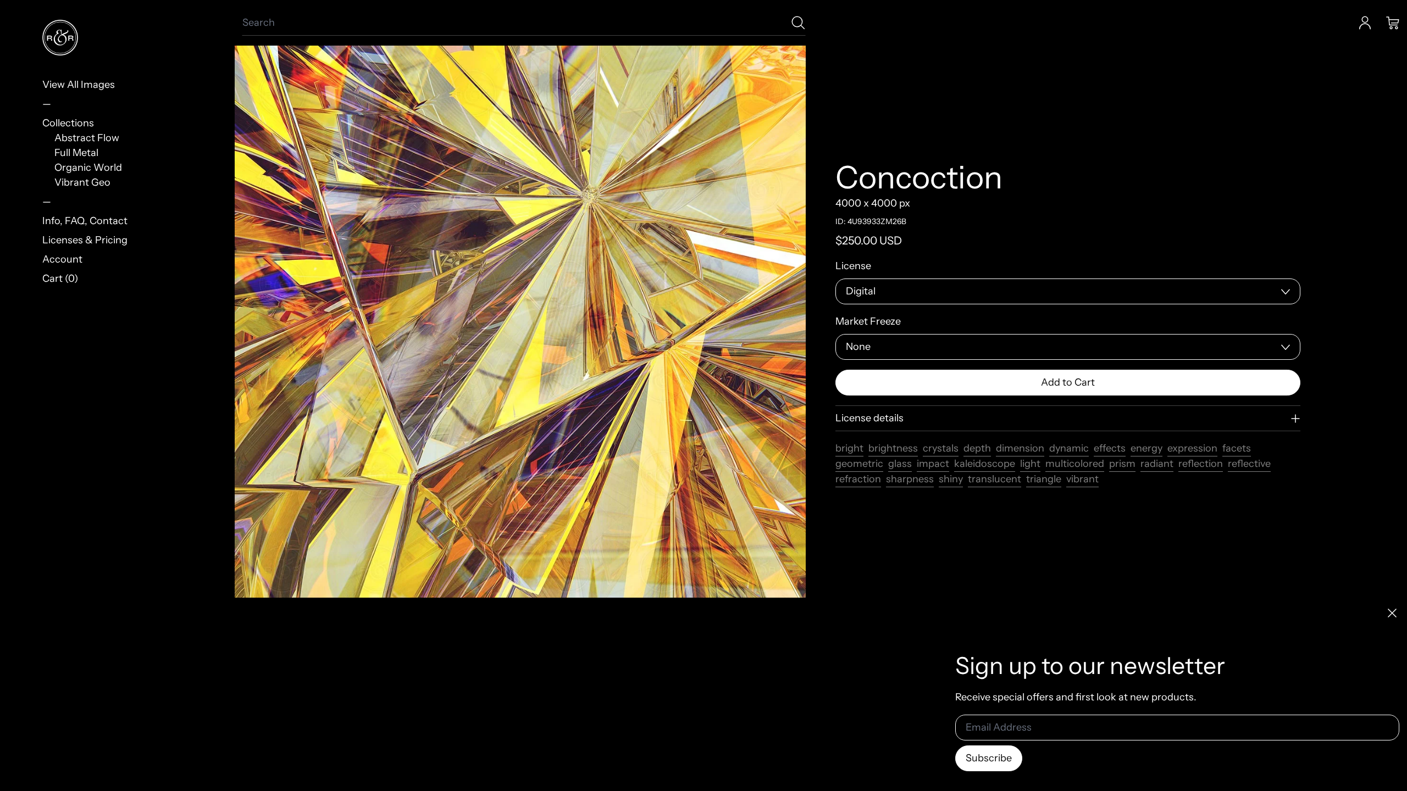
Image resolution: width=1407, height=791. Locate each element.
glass (900, 464)
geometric (859, 464)
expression (1192, 448)
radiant (1156, 464)
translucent (994, 479)
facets (1236, 448)
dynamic (1069, 448)
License (853, 266)
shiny (951, 479)
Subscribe (989, 758)
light (1030, 464)
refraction (858, 479)
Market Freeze (868, 321)
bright (849, 448)
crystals (941, 448)
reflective (1249, 464)
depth (977, 448)
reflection (1200, 464)
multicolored (1074, 464)
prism (1122, 464)
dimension (1020, 448)
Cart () (60, 278)
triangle (1043, 479)
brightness (893, 448)
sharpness (910, 479)
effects (1110, 448)
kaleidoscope (984, 464)
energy (1146, 448)
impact (933, 464)
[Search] (798, 23)
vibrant (1082, 479)
